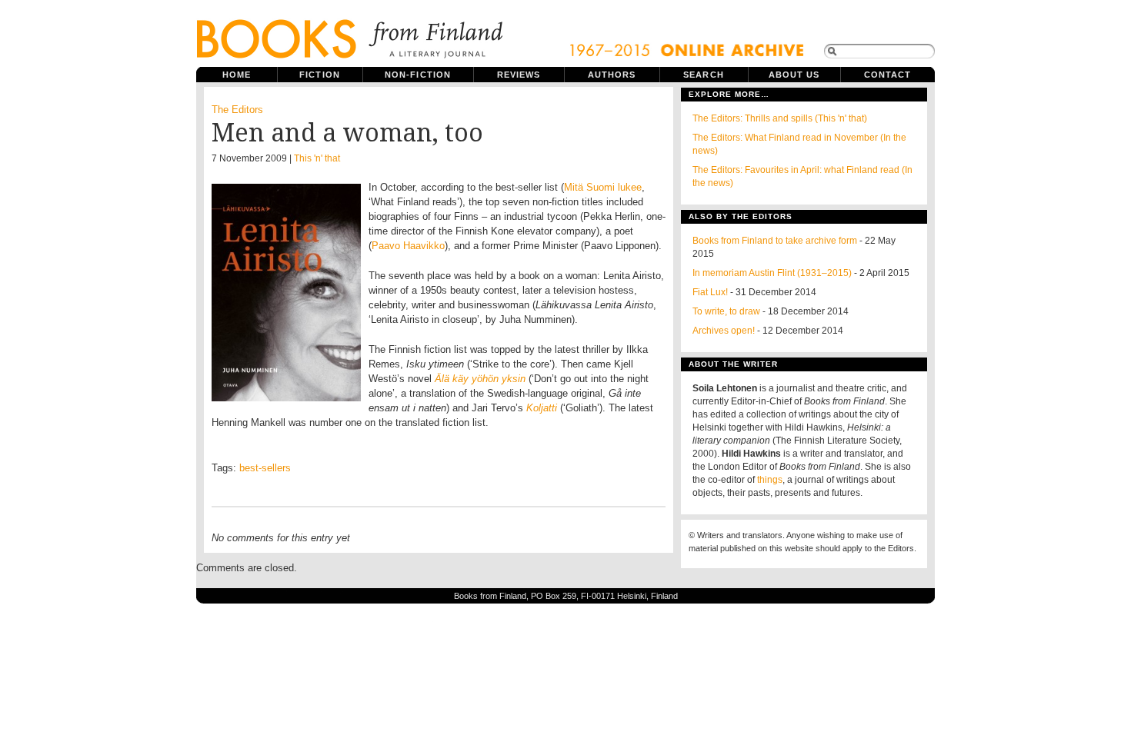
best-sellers (265, 468)
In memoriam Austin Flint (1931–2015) (772, 273)
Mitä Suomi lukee (603, 187)
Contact (888, 74)
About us (794, 74)
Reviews (519, 74)
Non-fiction (418, 74)
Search (703, 74)
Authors (612, 74)
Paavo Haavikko (408, 245)
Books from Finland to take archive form (774, 240)
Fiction (319, 74)
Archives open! (723, 330)
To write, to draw (726, 311)
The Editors (237, 109)
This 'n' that (317, 158)
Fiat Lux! (710, 292)
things (769, 479)
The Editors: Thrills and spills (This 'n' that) (779, 118)
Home (236, 74)
